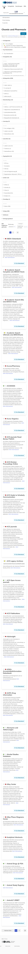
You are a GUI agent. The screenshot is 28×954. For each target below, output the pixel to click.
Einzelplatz (7, 166)
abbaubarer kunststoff (10, 90)
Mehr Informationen (10, 257)
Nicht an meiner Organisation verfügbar (16, 47)
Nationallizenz (9, 134)
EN (4, 7)
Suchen (4, 6)
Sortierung (10, 224)
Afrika (6, 184)
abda (6, 93)
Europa (7, 195)
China (6, 190)
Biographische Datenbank (11, 118)
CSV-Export (20, 223)
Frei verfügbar (9, 44)
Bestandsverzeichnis (10, 115)
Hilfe (25, 6)
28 (17, 232)
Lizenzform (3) (6, 138)
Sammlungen (19, 6)
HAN (6, 168)
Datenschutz (7, 946)
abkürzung (7, 96)
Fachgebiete (11, 6)
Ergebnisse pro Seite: (20, 226)
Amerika (7, 187)
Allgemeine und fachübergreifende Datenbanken (12, 72)
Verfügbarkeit (6, 40)
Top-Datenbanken (7, 49)
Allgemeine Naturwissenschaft (13, 69)
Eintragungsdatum (7, 218)
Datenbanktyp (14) (7, 99)
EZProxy (6, 163)
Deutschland (8, 193)
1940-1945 (8, 85)
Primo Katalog (6, 20)
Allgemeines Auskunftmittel (12, 109)
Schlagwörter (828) (7, 78)
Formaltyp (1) (6, 199)
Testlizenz (7, 148)
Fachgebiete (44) (7, 56)
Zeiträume (5, 215)
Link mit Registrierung (10, 171)
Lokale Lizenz (8, 131)
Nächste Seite (7, 930)
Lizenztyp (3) (6, 121)
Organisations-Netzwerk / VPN (12, 174)
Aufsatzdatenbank (10, 112)
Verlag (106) (6, 211)
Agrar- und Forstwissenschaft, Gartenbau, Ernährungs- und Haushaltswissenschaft (11, 65)
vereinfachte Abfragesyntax (12, 35)
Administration (17, 946)
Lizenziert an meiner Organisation (14, 45)
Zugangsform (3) (7, 156)
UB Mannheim (6, 17)
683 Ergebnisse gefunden (4, 225)
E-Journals (5, 23)
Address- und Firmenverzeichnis (13, 106)
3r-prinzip (7, 88)
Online (7, 206)
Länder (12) (5, 177)
